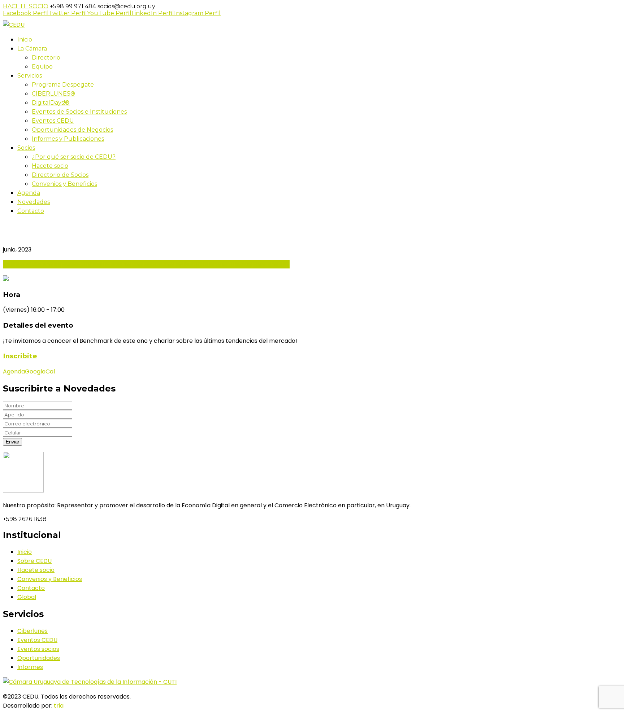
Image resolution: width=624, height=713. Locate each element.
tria (59, 705)
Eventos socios (38, 649)
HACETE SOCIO (25, 6)
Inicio (24, 552)
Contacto (31, 588)
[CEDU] (14, 25)
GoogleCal (40, 371)
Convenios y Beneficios (49, 579)
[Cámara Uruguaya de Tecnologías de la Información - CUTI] (90, 682)
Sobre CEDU (34, 561)
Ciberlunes (32, 631)
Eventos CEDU (37, 640)
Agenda (14, 371)
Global (26, 597)
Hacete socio (36, 570)
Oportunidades (38, 658)
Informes (30, 667)
